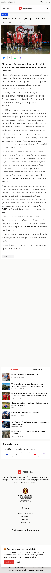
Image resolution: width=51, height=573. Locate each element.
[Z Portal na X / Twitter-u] (16, 454)
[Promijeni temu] (47, 8)
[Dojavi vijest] (8, 8)
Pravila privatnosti (25, 514)
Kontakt (25, 519)
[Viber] (21, 58)
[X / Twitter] (9, 58)
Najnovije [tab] (14, 369)
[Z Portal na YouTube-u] (35, 454)
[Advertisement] (25, 286)
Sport (4, 14)
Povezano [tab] (37, 369)
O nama (25, 508)
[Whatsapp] (15, 58)
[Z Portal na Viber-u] (44, 454)
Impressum (25, 511)
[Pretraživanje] (42, 8)
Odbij (19, 562)
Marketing (25, 522)
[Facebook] (4, 58)
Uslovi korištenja (25, 516)
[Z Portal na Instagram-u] (25, 454)
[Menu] (4, 8)
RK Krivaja (8, 256)
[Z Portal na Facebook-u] (7, 454)
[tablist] (25, 369)
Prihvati (9, 562)
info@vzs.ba (31, 482)
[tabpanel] (25, 405)
